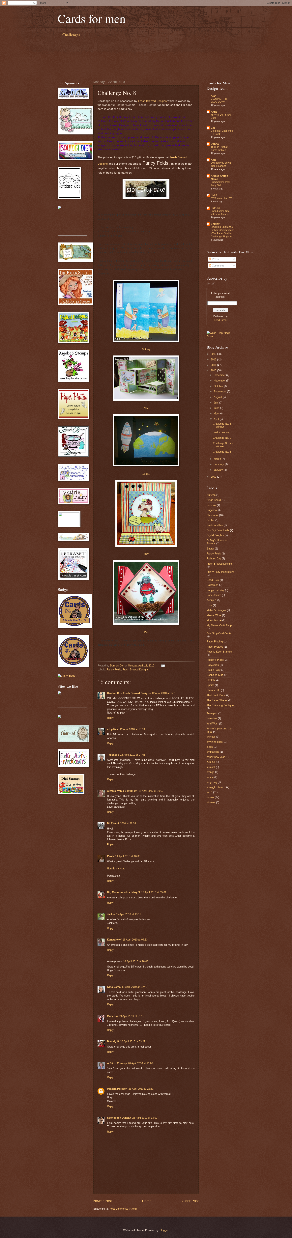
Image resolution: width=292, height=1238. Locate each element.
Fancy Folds (114, 669)
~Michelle (113, 754)
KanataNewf (114, 939)
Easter (210, 548)
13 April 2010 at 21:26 (123, 823)
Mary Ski (112, 1016)
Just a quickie (221, 432)
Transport (212, 713)
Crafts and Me (215, 525)
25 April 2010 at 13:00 (144, 1117)
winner (210, 797)
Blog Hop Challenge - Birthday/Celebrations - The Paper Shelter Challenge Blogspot (222, 232)
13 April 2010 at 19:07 (150, 790)
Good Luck (213, 579)
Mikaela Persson (117, 1088)
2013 (214, 353)
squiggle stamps (216, 787)
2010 (214, 370)
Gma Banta (114, 986)
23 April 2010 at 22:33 (141, 1088)
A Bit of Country (117, 1063)
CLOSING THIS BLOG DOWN (219, 100)
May (216, 413)
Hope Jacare (214, 595)
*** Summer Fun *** (221, 198)
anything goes (215, 741)
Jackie (111, 914)
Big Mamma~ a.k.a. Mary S (123, 892)
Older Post (190, 1201)
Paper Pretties (215, 646)
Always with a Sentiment (122, 790)
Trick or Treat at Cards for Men (219, 149)
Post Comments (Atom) (123, 1208)
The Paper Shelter (217, 700)
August (218, 397)
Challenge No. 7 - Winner (223, 445)
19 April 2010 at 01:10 (131, 1016)
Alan (213, 95)
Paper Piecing (215, 641)
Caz (213, 127)
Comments (217, 265)
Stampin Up (213, 690)
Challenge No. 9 (222, 437)
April (217, 419)
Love (209, 605)
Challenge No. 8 (222, 451)
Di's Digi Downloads (218, 530)
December (220, 375)
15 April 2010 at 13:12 (128, 914)
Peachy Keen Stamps (219, 651)
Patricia (215, 208)
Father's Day (214, 558)
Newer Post (102, 1201)
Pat (146, 632)
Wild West (212, 723)
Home (147, 1201)
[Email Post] (163, 665)
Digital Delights (215, 535)
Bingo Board (214, 499)
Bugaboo (212, 510)
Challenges (71, 34)
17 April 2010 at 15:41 (134, 986)
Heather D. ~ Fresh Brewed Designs (129, 693)
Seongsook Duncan (119, 1117)
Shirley (146, 349)
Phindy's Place (215, 659)
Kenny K (212, 600)
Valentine (212, 718)
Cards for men (92, 18)
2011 (214, 365)
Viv (146, 408)
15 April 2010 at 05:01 (153, 892)
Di (108, 823)
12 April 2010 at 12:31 (164, 693)
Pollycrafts (213, 664)
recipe (210, 777)
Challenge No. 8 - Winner (223, 425)
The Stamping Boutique (220, 705)
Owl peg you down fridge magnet (221, 164)
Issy (146, 553)
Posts (215, 259)
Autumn (211, 494)
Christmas (212, 515)
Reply (110, 717)
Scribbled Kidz (215, 674)
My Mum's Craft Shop (219, 625)
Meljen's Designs (216, 610)
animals (211, 736)
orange (210, 772)
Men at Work (214, 615)
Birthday (211, 505)
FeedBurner (220, 320)
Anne (214, 111)
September (220, 391)
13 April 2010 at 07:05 (132, 754)
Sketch (211, 680)
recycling (212, 782)
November (220, 380)
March (218, 458)
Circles (211, 520)
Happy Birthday (215, 590)
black (210, 746)
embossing (213, 751)
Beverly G (113, 1041)
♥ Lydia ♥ (113, 729)
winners (211, 802)
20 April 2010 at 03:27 (132, 1041)
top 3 (209, 792)
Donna (146, 473)
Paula (110, 856)
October (219, 386)
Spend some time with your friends (220, 213)
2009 (214, 476)
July (216, 402)
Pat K (214, 195)
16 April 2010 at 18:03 (135, 961)
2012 (214, 359)
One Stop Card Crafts (219, 633)
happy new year (216, 756)
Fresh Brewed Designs (152, 100)
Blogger (164, 1230)
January (219, 469)
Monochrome (214, 620)
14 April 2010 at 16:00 (127, 856)
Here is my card (116, 868)
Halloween (212, 584)
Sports (210, 685)
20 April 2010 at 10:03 (140, 1063)
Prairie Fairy (213, 669)
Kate (213, 159)
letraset (211, 767)
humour (211, 761)
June (217, 408)
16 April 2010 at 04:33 (135, 939)
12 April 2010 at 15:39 (132, 729)
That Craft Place (216, 695)
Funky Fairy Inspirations (220, 571)
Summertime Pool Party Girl (220, 184)
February (219, 464)
